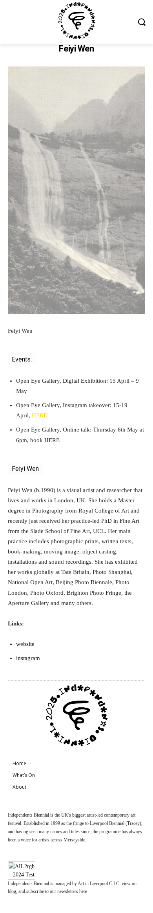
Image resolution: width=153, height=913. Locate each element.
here (83, 891)
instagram (28, 658)
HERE (39, 415)
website (25, 644)
